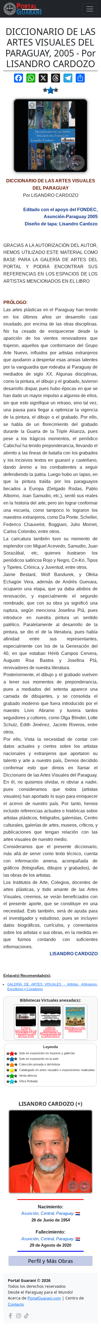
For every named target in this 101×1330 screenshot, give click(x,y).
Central (47, 1213)
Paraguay (65, 1213)
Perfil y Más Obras (50, 1260)
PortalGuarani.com (44, 1298)
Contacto (16, 1304)
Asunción (29, 1213)
